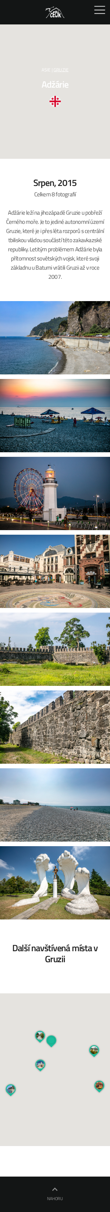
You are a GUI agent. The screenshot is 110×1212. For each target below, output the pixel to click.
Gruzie (60, 69)
